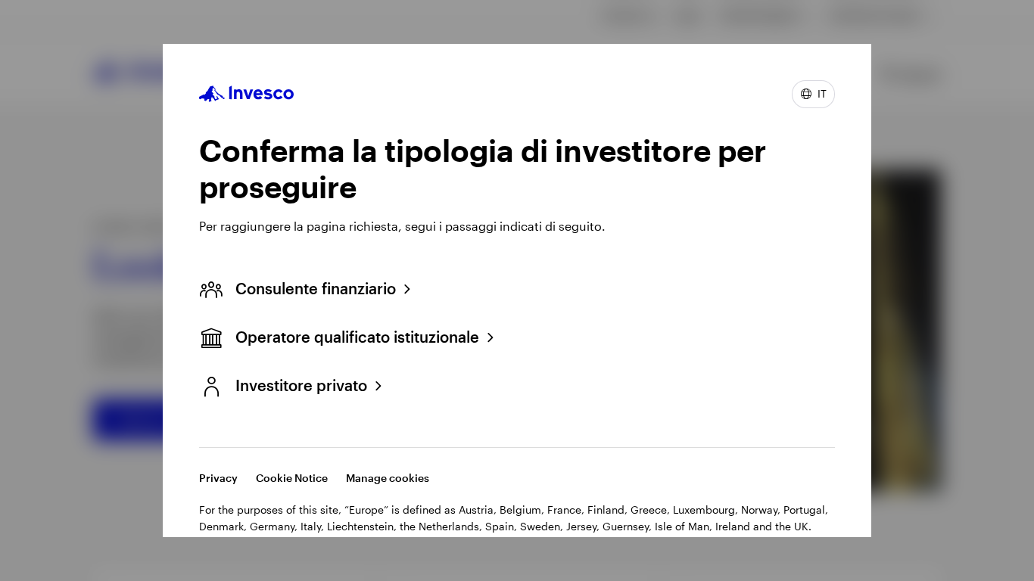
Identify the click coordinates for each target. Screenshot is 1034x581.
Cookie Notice (292, 477)
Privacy (218, 477)
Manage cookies (387, 477)
